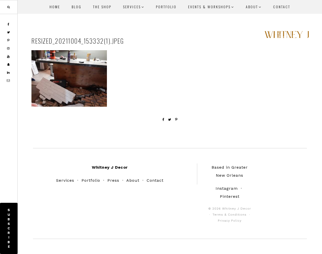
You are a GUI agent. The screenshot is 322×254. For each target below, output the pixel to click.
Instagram (227, 188)
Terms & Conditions (230, 214)
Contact (155, 180)
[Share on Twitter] (169, 119)
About (132, 180)
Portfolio (91, 180)
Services (65, 180)
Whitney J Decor (287, 36)
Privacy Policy (230, 220)
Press (113, 180)
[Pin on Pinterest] (176, 119)
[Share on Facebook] (163, 119)
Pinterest (229, 196)
